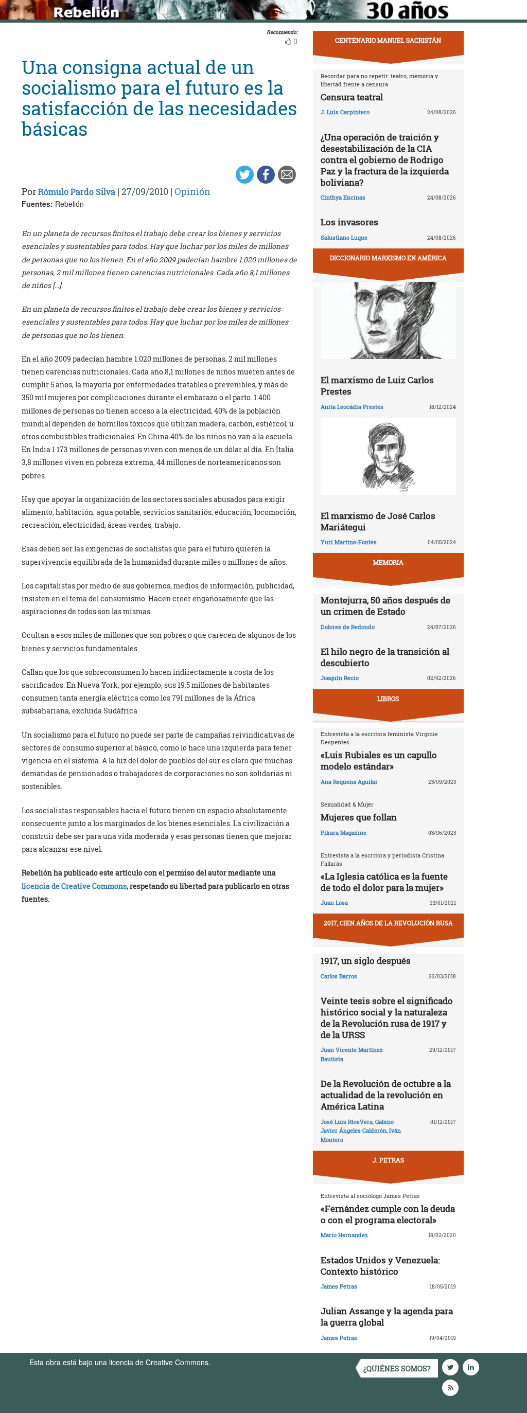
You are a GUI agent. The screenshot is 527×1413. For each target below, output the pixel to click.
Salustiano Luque (344, 237)
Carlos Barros (339, 976)
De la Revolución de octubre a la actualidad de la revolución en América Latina (386, 1095)
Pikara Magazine (343, 832)
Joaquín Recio (340, 678)
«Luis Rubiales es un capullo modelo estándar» (379, 760)
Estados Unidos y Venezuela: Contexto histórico (380, 1265)
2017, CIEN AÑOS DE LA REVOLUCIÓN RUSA (388, 923)
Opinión (192, 191)
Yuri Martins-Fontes (349, 542)
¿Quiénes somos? (397, 1368)
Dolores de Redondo (348, 627)
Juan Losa (334, 902)
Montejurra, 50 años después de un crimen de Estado (385, 605)
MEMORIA (388, 562)
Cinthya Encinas (343, 197)
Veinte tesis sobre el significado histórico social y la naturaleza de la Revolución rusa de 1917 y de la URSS (387, 1018)
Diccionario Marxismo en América (388, 258)
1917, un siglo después (366, 961)
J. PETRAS (388, 1160)
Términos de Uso (240, 1362)
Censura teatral (352, 97)
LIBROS (388, 698)
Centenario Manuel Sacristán (388, 40)
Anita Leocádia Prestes (352, 406)
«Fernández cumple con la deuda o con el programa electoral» (388, 1214)
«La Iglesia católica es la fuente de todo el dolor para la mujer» (384, 881)
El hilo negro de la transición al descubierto (385, 657)
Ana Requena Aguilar (349, 781)
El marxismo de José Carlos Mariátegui (378, 521)
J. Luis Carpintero (345, 112)
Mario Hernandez (344, 1235)
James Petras (339, 1286)
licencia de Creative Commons (74, 886)
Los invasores (349, 222)
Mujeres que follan (359, 817)
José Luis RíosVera (347, 1121)
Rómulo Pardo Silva (76, 191)
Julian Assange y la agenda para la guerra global (387, 1316)
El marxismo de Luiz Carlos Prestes (377, 385)
